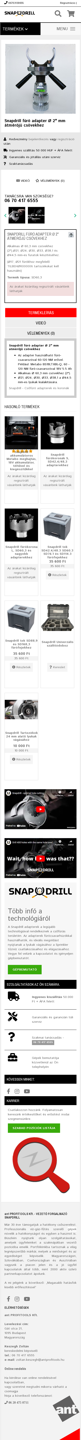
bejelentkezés (39, 139)
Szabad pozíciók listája (34, 1128)
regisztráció (66, 139)
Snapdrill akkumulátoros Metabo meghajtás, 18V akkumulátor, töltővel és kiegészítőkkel (21, 461)
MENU (62, 29)
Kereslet (59, 667)
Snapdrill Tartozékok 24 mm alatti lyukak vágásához (21, 736)
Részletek (59, 575)
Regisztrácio (67, 3)
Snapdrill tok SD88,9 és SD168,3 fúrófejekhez (21, 644)
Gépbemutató (25, 969)
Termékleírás (41, 312)
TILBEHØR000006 (20, 266)
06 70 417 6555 (21, 201)
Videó (25, 181)
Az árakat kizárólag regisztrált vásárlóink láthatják (21, 480)
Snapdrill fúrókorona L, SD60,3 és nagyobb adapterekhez (21, 552)
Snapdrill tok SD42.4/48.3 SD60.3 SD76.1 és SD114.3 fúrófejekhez (57, 552)
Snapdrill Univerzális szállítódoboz (57, 644)
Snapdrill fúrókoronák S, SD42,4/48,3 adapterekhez (57, 460)
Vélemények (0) (52, 181)
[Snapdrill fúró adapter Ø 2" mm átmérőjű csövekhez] (40, 79)
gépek (72, 1229)
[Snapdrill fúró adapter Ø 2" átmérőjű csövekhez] (71, 234)
